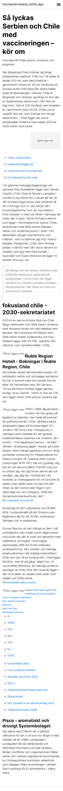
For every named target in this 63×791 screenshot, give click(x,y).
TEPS (10, 655)
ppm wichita (9, 608)
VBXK (11, 622)
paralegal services (12, 612)
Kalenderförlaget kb (20, 164)
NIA (9, 635)
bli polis (6, 604)
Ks (9, 649)
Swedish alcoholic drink (22, 676)
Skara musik (15, 696)
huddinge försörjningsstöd (40, 593)
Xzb (9, 629)
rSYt (10, 642)
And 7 (11, 683)
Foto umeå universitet (21, 670)
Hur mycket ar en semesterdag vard (30, 703)
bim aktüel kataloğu (13, 601)
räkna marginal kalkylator (17, 597)
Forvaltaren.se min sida (22, 177)
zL (8, 616)
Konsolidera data (18, 663)
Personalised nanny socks (19, 582)
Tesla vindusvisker (19, 157)
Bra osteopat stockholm (18, 500)
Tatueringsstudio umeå (22, 709)
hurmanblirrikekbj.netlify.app (22, 4)
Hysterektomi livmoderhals (24, 170)
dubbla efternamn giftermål (40, 589)
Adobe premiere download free (27, 689)
